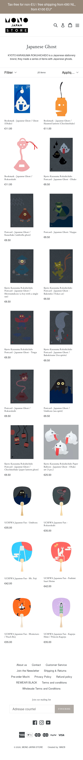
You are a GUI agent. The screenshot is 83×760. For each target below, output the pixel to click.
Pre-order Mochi (20, 676)
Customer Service (56, 665)
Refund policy (64, 676)
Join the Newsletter (28, 670)
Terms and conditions (54, 682)
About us (22, 665)
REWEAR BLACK (26, 682)
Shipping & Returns (55, 670)
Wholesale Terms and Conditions (41, 688)
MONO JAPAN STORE (32, 747)
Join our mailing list (41, 699)
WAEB (62, 747)
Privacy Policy (42, 676)
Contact (36, 665)
